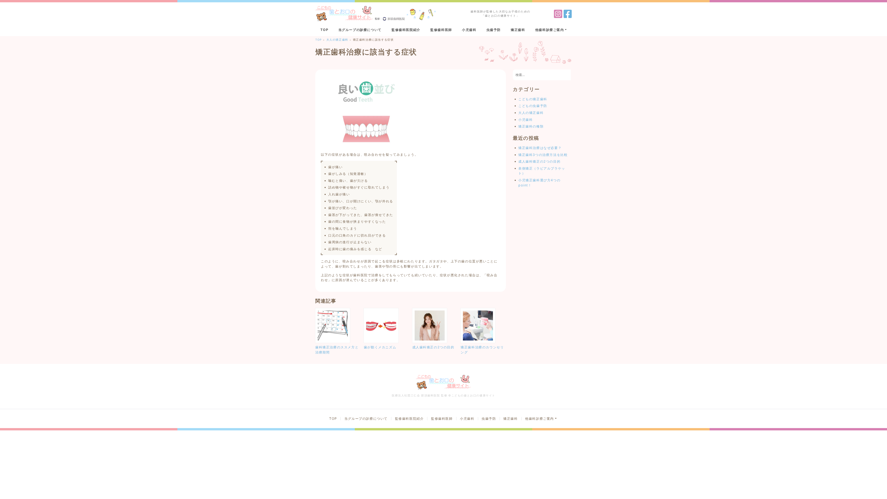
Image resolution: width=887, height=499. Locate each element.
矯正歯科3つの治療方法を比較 (543, 155)
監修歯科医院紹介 (406, 30)
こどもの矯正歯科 (532, 99)
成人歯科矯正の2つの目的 (539, 161)
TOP (324, 30)
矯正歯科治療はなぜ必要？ (540, 148)
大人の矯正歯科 (531, 113)
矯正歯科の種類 (531, 126)
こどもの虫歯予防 (532, 106)
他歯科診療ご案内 (549, 30)
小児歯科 (469, 30)
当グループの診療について (360, 30)
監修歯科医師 (441, 30)
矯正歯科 (518, 30)
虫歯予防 (493, 30)
